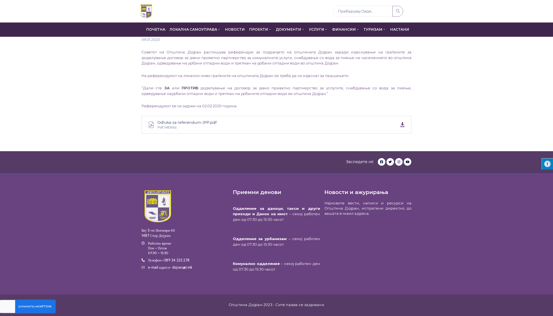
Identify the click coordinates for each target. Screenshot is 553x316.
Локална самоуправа (193, 29)
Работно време (159, 243)
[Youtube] (407, 162)
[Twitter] (390, 162)
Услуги (316, 29)
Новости (235, 29)
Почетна (155, 29)
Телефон (168, 260)
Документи (288, 29)
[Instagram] (399, 162)
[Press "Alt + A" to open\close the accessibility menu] (547, 164)
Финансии (344, 29)
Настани (399, 29)
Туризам (373, 29)
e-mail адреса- (170, 267)
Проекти (258, 29)
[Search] (398, 11)
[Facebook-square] (381, 162)
